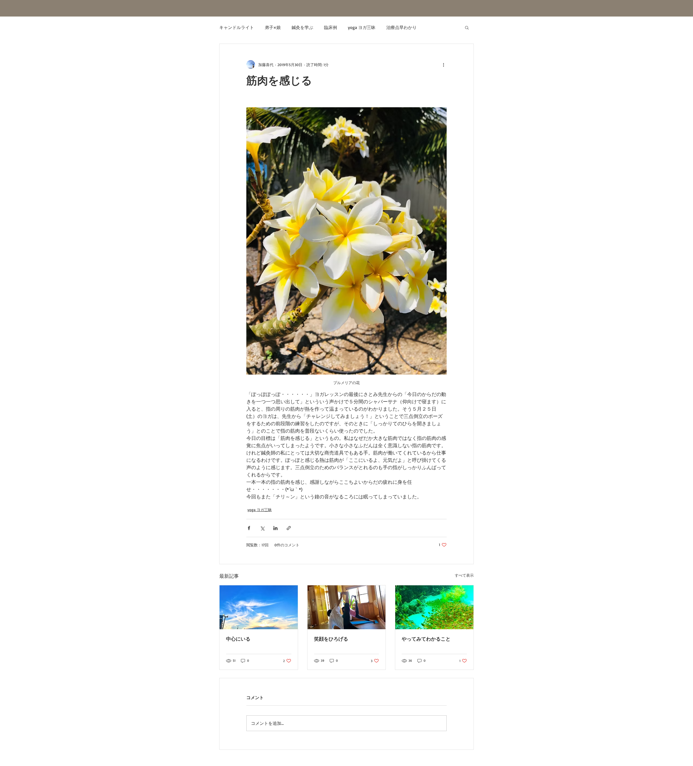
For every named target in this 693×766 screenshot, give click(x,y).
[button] (466, 27)
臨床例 (330, 27)
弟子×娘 (273, 27)
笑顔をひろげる (331, 639)
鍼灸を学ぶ (302, 27)
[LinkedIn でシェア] (275, 528)
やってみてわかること (426, 639)
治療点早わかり (401, 27)
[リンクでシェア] (288, 528)
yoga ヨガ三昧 (361, 27)
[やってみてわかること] (434, 607)
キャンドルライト (236, 27)
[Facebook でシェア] (248, 528)
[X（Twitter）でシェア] (262, 528)
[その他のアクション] (443, 64)
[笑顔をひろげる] (347, 607)
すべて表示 (464, 575)
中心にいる (238, 639)
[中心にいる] (259, 607)
